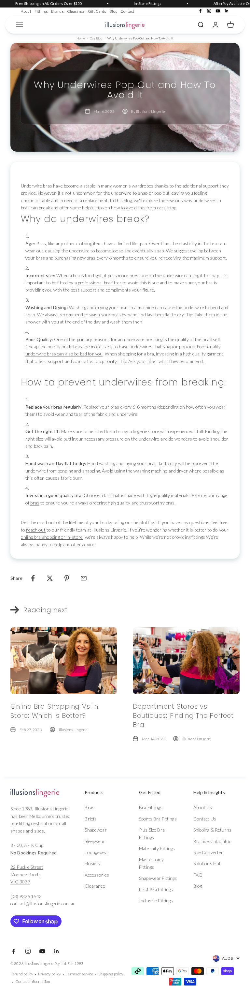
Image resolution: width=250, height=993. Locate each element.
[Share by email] (83, 578)
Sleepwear (95, 841)
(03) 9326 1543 (26, 896)
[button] (104, 792)
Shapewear (95, 830)
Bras (89, 807)
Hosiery (93, 863)
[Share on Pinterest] (66, 578)
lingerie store (146, 431)
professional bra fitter (99, 282)
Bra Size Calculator (212, 841)
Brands (57, 11)
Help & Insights (209, 792)
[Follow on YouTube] (218, 11)
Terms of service (79, 973)
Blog (113, 11)
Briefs (91, 818)
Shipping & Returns (212, 830)
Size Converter (208, 852)
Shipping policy (110, 973)
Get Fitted (149, 792)
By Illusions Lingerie (148, 111)
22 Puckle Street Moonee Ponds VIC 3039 (26, 874)
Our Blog (96, 38)
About (26, 11)
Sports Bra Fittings (158, 818)
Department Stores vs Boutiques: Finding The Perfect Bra (183, 715)
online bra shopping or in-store (52, 537)
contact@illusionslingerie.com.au (43, 903)
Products (94, 792)
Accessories (97, 875)
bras (34, 502)
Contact (127, 11)
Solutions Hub (207, 863)
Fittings (41, 11)
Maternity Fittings (157, 848)
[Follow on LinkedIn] (226, 11)
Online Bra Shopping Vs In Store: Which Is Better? (54, 711)
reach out (35, 530)
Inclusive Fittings (156, 900)
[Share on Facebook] (32, 578)
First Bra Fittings (156, 889)
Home (80, 38)
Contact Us (204, 818)
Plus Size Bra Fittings (152, 833)
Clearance (76, 11)
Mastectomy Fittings (151, 863)
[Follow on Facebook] (200, 11)
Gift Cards (97, 11)
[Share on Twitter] (49, 578)
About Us (202, 807)
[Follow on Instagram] (209, 11)
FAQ (197, 875)
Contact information (32, 981)
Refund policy (21, 973)
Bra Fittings (150, 807)
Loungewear (97, 852)
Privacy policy (49, 973)
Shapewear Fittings (158, 878)
